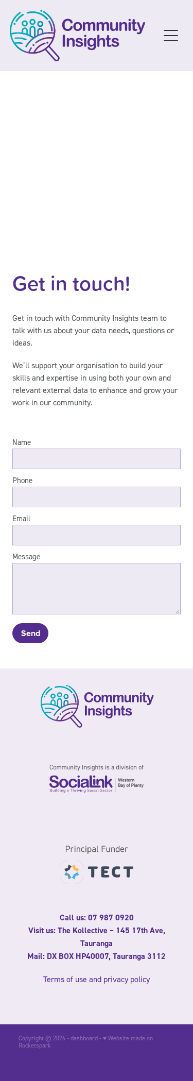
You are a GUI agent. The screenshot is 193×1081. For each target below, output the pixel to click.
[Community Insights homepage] (84, 35)
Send (30, 633)
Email (21, 518)
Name (21, 442)
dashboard (84, 1038)
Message (26, 556)
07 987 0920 (111, 917)
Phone (22, 480)
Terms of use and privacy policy (96, 979)
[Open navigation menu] (171, 35)
